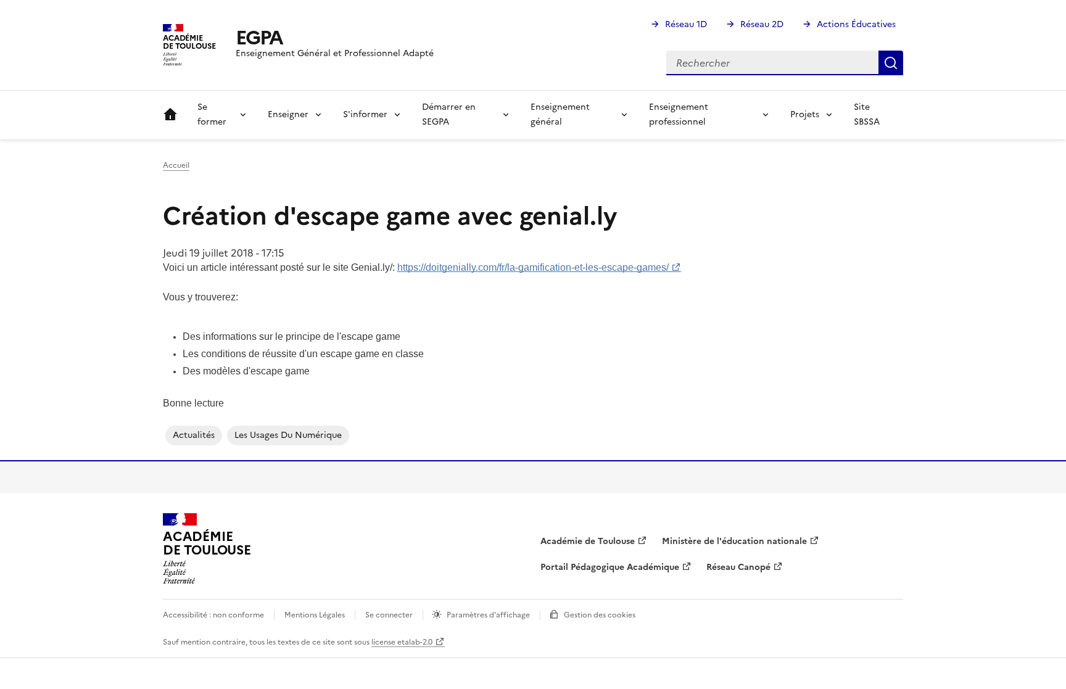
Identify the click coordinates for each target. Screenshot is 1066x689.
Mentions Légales (314, 615)
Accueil (170, 114)
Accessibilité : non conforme (213, 615)
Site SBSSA (867, 114)
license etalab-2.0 (401, 642)
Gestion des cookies (599, 615)
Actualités (194, 435)
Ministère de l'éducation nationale (734, 541)
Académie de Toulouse (587, 541)
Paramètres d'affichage (488, 615)
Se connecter (389, 615)
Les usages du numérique (288, 435)
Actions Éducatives (856, 24)
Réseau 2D (761, 24)
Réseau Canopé (738, 567)
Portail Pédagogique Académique (609, 567)
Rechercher (890, 63)
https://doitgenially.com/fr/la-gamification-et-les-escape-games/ (533, 267)
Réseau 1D (686, 24)
